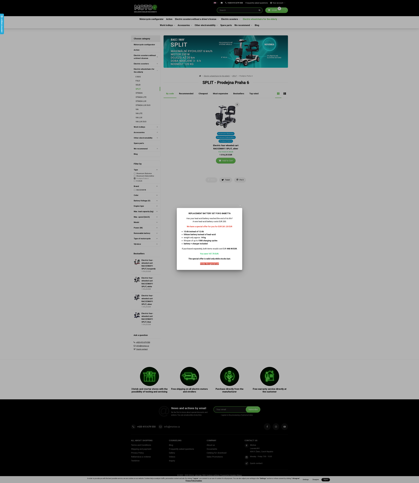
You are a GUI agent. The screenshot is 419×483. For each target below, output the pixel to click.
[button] (240, 205)
